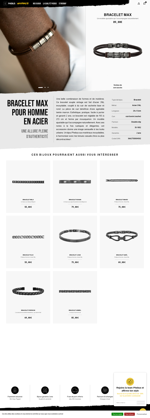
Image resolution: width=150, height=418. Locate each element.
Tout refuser (129, 414)
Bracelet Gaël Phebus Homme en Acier (122, 242)
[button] (40, 87)
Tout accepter (117, 414)
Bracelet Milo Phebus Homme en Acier (28, 186)
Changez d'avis (105, 398)
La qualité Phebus (50, 3)
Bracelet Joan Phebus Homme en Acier (75, 242)
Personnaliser (142, 414)
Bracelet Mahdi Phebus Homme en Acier (122, 186)
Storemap (62, 3)
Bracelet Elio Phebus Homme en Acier (28, 242)
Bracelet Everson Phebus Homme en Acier (28, 297)
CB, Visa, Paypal (15, 398)
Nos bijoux (37, 3)
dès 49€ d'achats (75, 398)
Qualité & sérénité (45, 398)
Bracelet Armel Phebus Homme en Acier (75, 297)
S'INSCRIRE (141, 402)
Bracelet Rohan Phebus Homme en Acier (75, 186)
